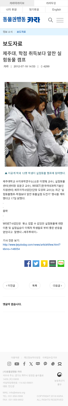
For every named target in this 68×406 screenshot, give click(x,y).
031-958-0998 (15, 396)
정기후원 (34, 9)
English (56, 9)
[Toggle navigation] (60, 20)
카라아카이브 (17, 3)
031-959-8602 (16, 399)
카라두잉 (51, 3)
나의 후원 (11, 9)
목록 (34, 285)
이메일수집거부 (49, 357)
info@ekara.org (17, 392)
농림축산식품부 (59, 382)
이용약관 (15, 357)
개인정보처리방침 (32, 357)
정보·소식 (8, 31)
